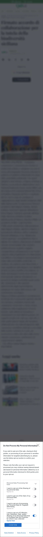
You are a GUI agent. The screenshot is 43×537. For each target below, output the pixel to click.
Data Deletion (9, 533)
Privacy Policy (34, 533)
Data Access (21, 533)
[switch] (34, 489)
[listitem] (21, 483)
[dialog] (21, 489)
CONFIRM (13, 525)
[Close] (39, 446)
